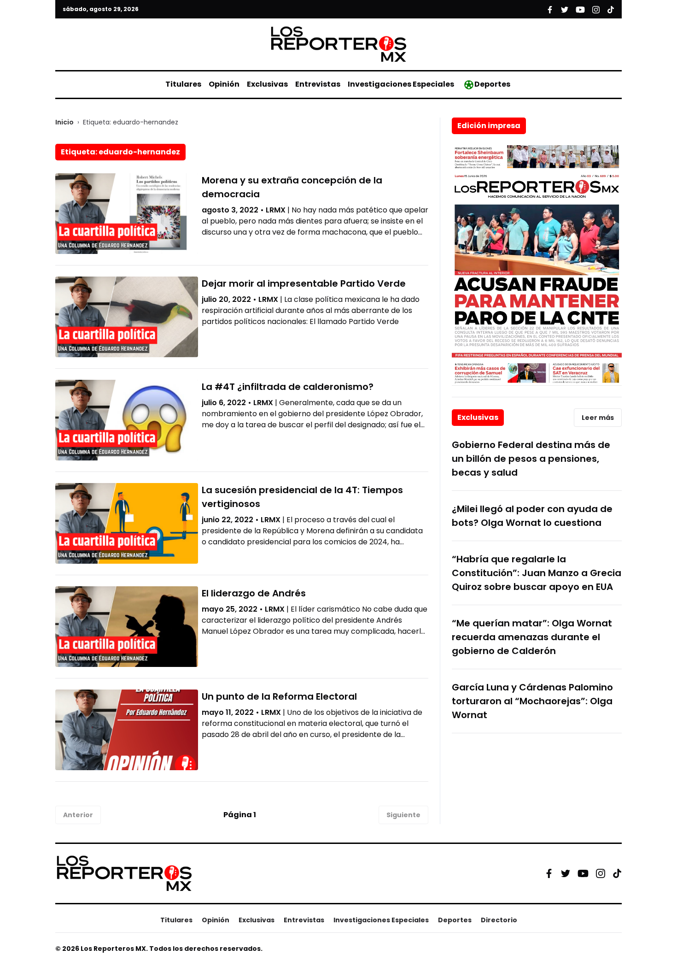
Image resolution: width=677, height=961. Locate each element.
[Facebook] (549, 873)
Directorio (499, 920)
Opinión (224, 84)
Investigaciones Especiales (401, 84)
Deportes (492, 84)
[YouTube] (583, 873)
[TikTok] (617, 873)
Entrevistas (317, 84)
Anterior (78, 815)
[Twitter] (565, 873)
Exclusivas (267, 84)
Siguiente (403, 815)
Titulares (183, 84)
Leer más (598, 417)
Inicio (64, 122)
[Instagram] (600, 873)
